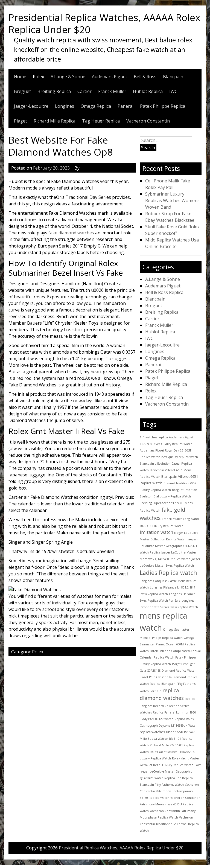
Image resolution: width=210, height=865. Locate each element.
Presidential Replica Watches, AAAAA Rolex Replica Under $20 (104, 23)
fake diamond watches (71, 233)
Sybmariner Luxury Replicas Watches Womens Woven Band (172, 200)
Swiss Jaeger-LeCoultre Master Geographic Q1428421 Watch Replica (170, 771)
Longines (64, 106)
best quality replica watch (179, 457)
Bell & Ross (145, 77)
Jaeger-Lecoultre (31, 106)
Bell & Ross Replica (164, 292)
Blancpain (173, 77)
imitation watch (156, 532)
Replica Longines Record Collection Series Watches (168, 705)
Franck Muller (112, 91)
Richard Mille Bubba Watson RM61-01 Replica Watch (167, 738)
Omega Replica (96, 106)
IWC (173, 91)
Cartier (84, 91)
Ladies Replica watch (168, 572)
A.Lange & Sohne (68, 77)
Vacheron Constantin (148, 121)
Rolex (38, 77)
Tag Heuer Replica (101, 121)
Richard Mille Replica (54, 121)
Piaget (20, 121)
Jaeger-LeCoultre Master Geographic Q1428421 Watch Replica (168, 545)
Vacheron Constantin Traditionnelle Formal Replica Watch (169, 824)
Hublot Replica (148, 91)
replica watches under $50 (161, 731)
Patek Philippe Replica (162, 106)
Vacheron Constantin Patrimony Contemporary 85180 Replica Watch (169, 791)
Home (20, 77)
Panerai (125, 106)
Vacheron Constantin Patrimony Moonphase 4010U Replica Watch (170, 804)
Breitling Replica (54, 91)
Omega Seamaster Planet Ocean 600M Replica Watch (167, 644)
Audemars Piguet (109, 77)
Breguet (22, 91)
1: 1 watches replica (154, 437)
